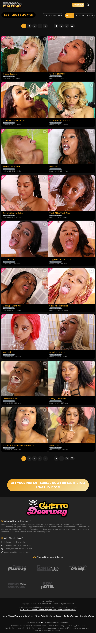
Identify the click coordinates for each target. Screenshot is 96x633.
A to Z (90, 15)
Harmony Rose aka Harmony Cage (18, 445)
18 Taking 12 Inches (57, 74)
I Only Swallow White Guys (14, 120)
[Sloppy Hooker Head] (71, 286)
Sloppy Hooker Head (58, 306)
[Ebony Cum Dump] (71, 379)
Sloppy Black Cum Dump (60, 259)
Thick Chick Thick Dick (59, 213)
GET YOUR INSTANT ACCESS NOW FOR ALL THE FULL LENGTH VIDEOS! (48, 485)
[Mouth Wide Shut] (71, 332)
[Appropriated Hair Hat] (71, 100)
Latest (69, 15)
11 (56, 26)
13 (61, 26)
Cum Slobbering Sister (13, 213)
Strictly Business (10, 74)
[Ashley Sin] (71, 425)
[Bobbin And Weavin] (24, 146)
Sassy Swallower (10, 399)
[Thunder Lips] (24, 239)
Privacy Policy (40, 616)
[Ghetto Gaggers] (47, 568)
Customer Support (54, 616)
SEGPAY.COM (41, 622)
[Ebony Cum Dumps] (12, 5)
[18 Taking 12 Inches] (71, 54)
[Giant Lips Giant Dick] (24, 286)
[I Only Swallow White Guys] (24, 100)
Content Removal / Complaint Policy (79, 616)
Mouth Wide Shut (57, 352)
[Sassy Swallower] (24, 379)
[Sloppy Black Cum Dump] (71, 239)
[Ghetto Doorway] (16, 568)
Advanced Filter (52, 15)
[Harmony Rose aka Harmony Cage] (24, 425)
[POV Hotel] (47, 585)
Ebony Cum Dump (57, 399)
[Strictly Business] (24, 54)
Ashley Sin (54, 445)
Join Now (78, 5)
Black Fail (7, 352)
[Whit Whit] (71, 146)
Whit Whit (53, 167)
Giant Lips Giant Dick (12, 306)
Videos (11, 616)
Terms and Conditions (24, 616)
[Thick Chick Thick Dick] (71, 193)
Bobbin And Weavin (11, 167)
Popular (80, 15)
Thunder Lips (8, 259)
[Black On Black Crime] (78, 568)
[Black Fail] (24, 332)
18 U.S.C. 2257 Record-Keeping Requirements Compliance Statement (48, 610)
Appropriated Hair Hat (59, 120)
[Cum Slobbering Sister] (24, 193)
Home (4, 616)
